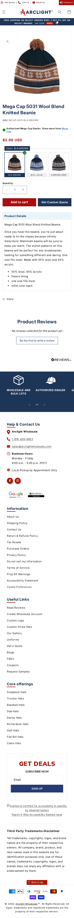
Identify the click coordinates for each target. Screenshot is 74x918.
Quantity (8, 183)
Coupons (13, 665)
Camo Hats (14, 743)
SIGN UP (37, 789)
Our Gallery (14, 633)
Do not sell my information (24, 561)
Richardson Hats (18, 724)
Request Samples (18, 671)
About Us (13, 516)
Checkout (68, 2)
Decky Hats (14, 717)
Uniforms (13, 639)
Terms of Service (18, 567)
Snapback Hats (17, 692)
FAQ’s (10, 658)
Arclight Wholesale (26, 903)
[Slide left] (29, 404)
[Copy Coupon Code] (57, 23)
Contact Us (14, 529)
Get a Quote (15, 646)
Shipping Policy (17, 523)
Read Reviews (16, 607)
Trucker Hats (15, 698)
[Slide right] (44, 404)
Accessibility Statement (22, 580)
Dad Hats (13, 711)
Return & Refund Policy (22, 535)
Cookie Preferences (19, 587)
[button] (4, 12)
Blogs (10, 652)
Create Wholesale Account (24, 614)
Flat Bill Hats (15, 736)
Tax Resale (14, 542)
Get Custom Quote (54, 202)
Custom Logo (15, 620)
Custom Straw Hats (19, 626)
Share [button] (10, 298)
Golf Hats (13, 730)
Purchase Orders (18, 548)
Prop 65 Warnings (18, 574)
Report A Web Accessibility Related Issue (37, 814)
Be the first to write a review (37, 340)
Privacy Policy (16, 555)
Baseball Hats (16, 704)
